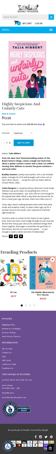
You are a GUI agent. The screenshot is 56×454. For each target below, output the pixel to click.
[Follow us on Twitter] (16, 236)
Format (6, 132)
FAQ (3, 356)
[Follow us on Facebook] (11, 236)
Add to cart (23, 142)
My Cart (27, 23)
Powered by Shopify (39, 430)
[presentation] (2, 281)
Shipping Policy (8, 325)
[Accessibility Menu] (8, 446)
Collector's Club (9, 364)
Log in (38, 23)
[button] (22, 305)
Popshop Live (8, 368)
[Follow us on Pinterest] (21, 236)
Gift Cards (6, 360)
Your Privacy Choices (11, 336)
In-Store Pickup (8, 332)
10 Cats (13, 292)
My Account (7, 349)
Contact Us (6, 353)
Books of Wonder (22, 430)
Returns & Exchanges (11, 329)
